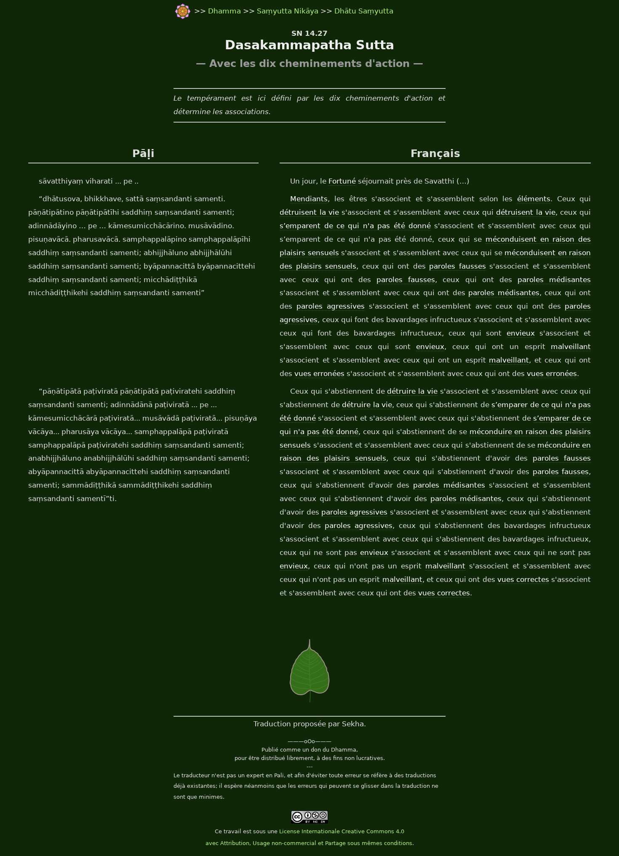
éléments (533, 199)
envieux (521, 333)
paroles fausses (457, 266)
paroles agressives (330, 306)
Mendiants (309, 199)
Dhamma (225, 11)
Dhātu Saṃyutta (363, 11)
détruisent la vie (309, 212)
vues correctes (523, 579)
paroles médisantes (554, 279)
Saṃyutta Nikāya (287, 11)
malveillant (571, 346)
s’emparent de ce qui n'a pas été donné (355, 225)
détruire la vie (412, 391)
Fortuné (342, 181)
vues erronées (319, 373)
